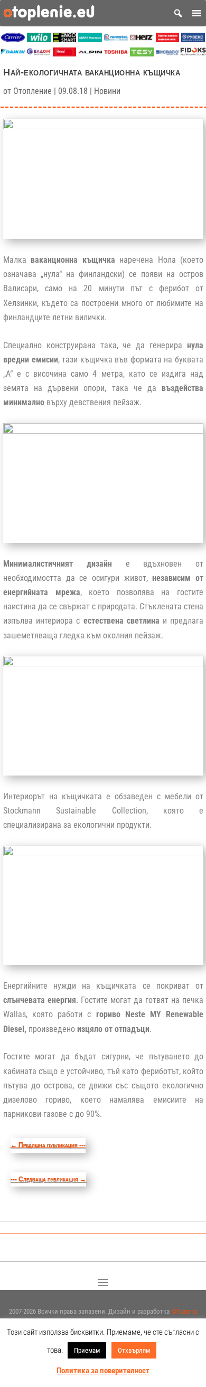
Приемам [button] (87, 1350)
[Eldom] (39, 54)
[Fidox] (193, 54)
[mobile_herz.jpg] (142, 39)
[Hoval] (65, 54)
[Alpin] (90, 54)
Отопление (32, 91)
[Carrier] (13, 39)
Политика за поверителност (103, 1370)
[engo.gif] (65, 39)
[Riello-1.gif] (168, 39)
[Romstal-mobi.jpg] (116, 39)
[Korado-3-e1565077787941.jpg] (168, 54)
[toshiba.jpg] (116, 54)
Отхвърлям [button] (134, 1350)
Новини (107, 91)
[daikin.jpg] (13, 54)
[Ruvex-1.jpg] (193, 39)
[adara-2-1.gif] (90, 39)
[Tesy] (142, 54)
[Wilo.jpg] (39, 39)
